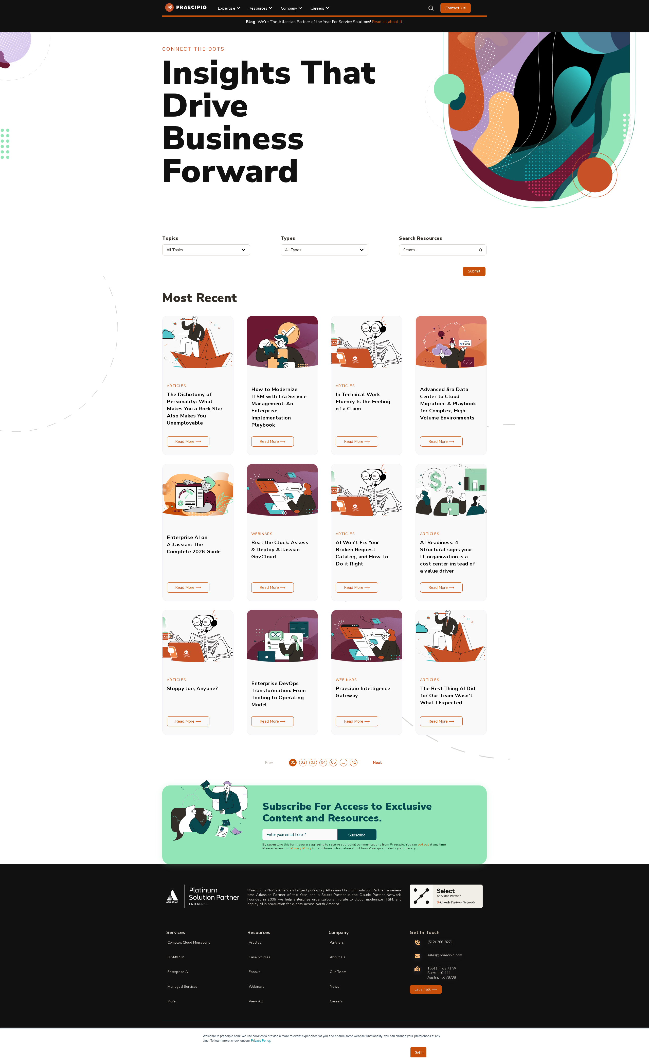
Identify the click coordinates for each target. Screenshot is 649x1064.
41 (353, 762)
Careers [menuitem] (317, 8)
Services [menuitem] (175, 932)
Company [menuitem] (289, 8)
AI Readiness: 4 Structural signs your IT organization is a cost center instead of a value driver (447, 556)
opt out (423, 844)
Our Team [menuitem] (338, 971)
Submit (474, 271)
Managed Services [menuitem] (183, 986)
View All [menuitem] (256, 1001)
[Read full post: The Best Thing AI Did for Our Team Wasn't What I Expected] (451, 667)
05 (333, 762)
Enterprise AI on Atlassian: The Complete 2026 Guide (194, 544)
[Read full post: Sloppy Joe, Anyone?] (198, 667)
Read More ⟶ (188, 441)
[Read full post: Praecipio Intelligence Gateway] (366, 667)
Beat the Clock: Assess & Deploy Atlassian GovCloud (279, 549)
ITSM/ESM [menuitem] (176, 957)
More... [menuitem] (173, 1001)
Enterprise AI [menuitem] (178, 971)
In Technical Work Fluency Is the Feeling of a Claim (363, 401)
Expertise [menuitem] (226, 8)
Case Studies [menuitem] (259, 957)
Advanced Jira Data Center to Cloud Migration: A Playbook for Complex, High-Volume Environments (448, 403)
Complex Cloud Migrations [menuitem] (189, 942)
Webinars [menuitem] (256, 986)
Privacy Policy (260, 1040)
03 (313, 762)
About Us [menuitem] (337, 957)
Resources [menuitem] (257, 8)
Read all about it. (387, 22)
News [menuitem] (334, 986)
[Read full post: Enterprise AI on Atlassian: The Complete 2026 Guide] (198, 521)
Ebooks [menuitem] (255, 971)
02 (303, 762)
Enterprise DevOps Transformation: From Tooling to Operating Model (278, 694)
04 (323, 762)
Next (377, 762)
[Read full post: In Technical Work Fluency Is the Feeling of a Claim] (366, 373)
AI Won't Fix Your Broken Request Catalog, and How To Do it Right (362, 553)
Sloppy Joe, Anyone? (192, 688)
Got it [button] (418, 1052)
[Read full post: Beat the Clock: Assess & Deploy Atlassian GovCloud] (282, 521)
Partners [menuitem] (337, 942)
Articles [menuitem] (255, 942)
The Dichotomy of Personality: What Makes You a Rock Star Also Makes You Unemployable (195, 408)
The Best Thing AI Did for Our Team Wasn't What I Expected (447, 695)
